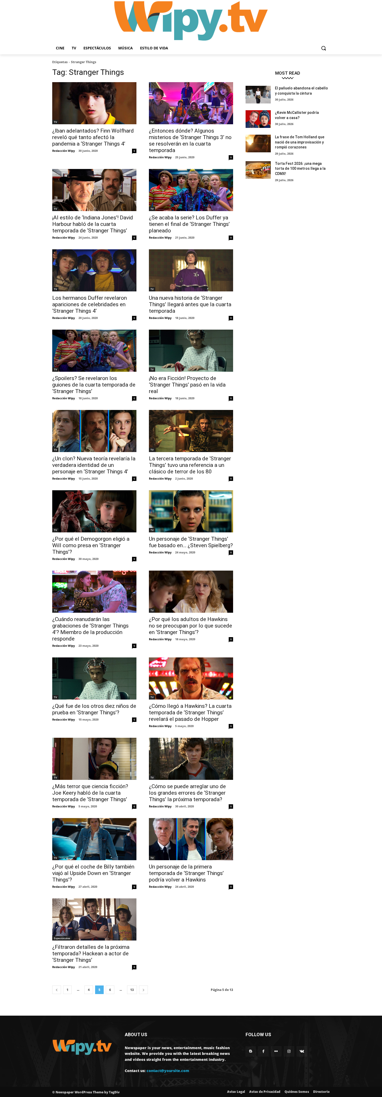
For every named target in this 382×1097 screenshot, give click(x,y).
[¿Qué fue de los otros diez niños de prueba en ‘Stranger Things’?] (94, 678)
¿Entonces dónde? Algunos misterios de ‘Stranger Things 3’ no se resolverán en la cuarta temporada (190, 140)
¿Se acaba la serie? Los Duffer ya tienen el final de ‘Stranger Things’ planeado (189, 224)
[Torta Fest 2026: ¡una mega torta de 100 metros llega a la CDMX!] (258, 170)
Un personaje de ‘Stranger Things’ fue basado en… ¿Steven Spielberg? (191, 542)
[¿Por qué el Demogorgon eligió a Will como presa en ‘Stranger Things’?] (94, 511)
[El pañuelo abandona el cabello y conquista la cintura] (258, 94)
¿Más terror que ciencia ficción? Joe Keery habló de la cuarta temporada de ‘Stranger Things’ (90, 792)
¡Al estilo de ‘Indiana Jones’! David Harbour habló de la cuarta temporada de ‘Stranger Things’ (92, 224)
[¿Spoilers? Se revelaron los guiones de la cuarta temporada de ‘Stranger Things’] (94, 351)
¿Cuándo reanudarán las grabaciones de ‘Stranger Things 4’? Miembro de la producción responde (90, 629)
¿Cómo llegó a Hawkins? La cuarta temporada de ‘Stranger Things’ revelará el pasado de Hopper (190, 712)
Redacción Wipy (63, 151)
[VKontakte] (302, 1051)
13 (132, 990)
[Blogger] (251, 1051)
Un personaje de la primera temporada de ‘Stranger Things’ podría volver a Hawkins (186, 873)
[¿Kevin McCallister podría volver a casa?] (258, 119)
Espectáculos (62, 938)
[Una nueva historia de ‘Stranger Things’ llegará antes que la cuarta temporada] (191, 270)
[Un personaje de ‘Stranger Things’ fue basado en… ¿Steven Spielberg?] (191, 511)
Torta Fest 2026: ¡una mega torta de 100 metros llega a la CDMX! (300, 168)
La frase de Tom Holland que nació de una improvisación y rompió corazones (299, 142)
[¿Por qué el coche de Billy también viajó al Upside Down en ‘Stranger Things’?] (94, 839)
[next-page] (143, 989)
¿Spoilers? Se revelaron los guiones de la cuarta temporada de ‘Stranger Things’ (93, 384)
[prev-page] (56, 989)
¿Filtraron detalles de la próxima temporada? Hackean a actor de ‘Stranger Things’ (90, 953)
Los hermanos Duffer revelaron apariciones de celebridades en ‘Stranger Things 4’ (89, 304)
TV (55, 122)
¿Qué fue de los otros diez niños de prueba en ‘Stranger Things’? (94, 709)
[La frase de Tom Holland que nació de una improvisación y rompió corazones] (258, 143)
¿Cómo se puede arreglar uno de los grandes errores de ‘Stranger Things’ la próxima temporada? (187, 792)
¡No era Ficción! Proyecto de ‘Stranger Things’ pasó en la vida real (187, 384)
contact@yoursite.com (168, 1070)
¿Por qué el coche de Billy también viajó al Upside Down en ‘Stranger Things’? (93, 873)
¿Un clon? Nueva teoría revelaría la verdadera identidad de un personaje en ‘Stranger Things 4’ (93, 465)
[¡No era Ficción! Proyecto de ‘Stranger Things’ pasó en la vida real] (191, 351)
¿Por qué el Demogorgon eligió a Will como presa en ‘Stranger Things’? (90, 545)
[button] (323, 48)
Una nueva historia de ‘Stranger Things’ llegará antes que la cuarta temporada (190, 304)
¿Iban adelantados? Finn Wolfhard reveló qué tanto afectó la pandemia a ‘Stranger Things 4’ (93, 137)
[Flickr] (276, 1051)
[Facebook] (263, 1051)
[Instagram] (289, 1051)
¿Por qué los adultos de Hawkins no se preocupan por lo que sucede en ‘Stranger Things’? (190, 625)
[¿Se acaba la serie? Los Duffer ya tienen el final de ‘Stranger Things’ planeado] (191, 190)
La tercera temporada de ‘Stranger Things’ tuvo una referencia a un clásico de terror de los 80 (190, 465)
